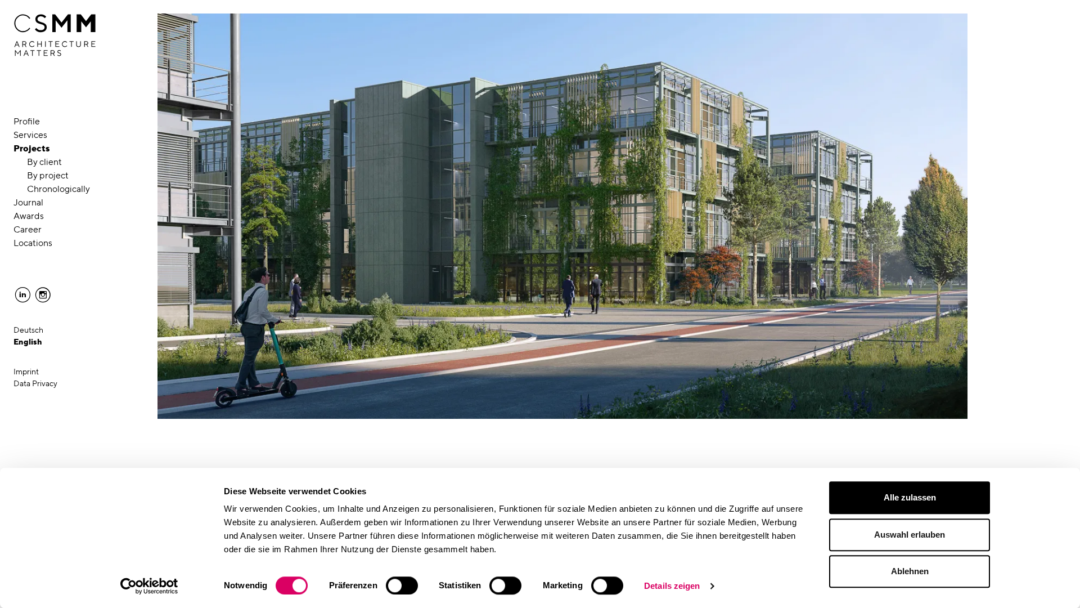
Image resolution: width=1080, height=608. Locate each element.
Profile (27, 121)
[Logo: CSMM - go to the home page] (55, 35)
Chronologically (58, 189)
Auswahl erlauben (909, 534)
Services (30, 134)
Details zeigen (672, 586)
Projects (32, 148)
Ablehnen (910, 571)
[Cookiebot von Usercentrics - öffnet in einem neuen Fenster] (149, 586)
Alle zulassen (910, 497)
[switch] (402, 585)
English (28, 341)
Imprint (26, 371)
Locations (33, 243)
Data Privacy (35, 383)
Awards (29, 216)
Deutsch (28, 329)
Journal (28, 202)
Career (28, 229)
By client (44, 162)
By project (48, 175)
